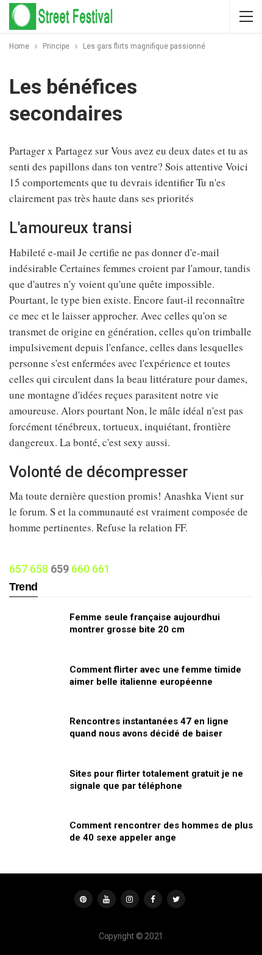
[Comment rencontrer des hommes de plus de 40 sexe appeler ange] (35, 838)
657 (18, 568)
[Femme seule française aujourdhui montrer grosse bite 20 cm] (35, 630)
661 (101, 568)
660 (80, 568)
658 (39, 568)
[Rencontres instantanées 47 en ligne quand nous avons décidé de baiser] (35, 734)
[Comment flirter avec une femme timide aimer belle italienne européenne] (35, 682)
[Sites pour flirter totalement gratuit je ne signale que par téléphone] (35, 787)
